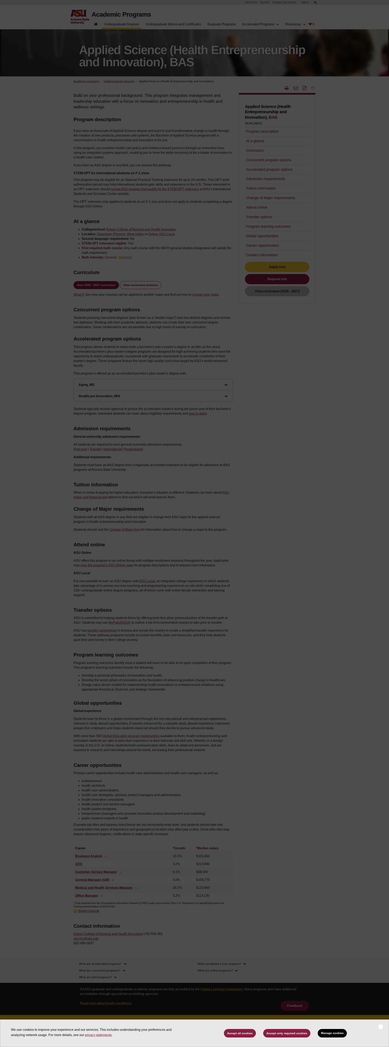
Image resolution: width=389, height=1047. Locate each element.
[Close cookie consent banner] (381, 1027)
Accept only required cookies (286, 1033)
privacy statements (98, 1035)
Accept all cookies (240, 1033)
